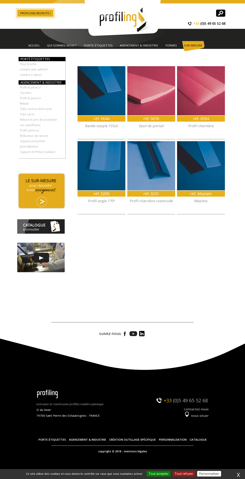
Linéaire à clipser (31, 75)
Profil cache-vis (29, 130)
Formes (171, 45)
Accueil (34, 45)
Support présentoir (32, 141)
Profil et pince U (30, 87)
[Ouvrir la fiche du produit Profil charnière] (201, 90)
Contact (35, 56)
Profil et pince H (30, 98)
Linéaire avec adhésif (33, 69)
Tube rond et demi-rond (35, 109)
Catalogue (198, 439)
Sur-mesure (193, 45)
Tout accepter (159, 474)
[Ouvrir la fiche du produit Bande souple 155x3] (101, 90)
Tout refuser (184, 474)
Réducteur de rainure (34, 136)
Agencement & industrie (139, 45)
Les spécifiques (30, 125)
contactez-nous (196, 409)
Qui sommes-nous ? (62, 45)
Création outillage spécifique (132, 439)
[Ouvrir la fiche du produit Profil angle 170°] (101, 165)
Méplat (24, 103)
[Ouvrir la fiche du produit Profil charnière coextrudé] (151, 165)
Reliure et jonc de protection (38, 119)
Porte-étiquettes (98, 45)
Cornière (25, 93)
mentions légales (135, 451)
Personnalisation (173, 439)
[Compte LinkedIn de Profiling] (141, 334)
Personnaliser (209, 474)
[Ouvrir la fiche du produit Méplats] (201, 165)
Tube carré (27, 114)
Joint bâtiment (29, 146)
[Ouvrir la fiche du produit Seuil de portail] (151, 90)
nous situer (199, 415)
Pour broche (28, 64)
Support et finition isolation (37, 152)
